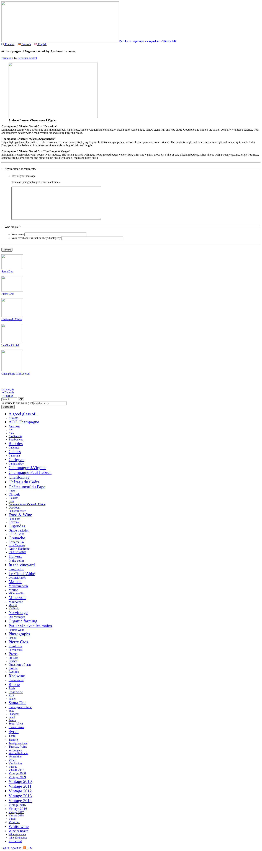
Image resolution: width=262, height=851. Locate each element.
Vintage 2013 (20, 795)
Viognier (14, 822)
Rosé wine (16, 692)
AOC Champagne (24, 422)
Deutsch (26, 44)
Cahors (15, 451)
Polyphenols (15, 649)
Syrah (14, 731)
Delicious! (14, 507)
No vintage (18, 612)
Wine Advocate (17, 834)
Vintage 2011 (20, 786)
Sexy (11, 710)
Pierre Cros (7, 293)
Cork (11, 501)
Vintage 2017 (16, 812)
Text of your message (23, 175)
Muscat (13, 605)
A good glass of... (23, 414)
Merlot (13, 590)
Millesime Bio (16, 593)
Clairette (13, 497)
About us (16, 847)
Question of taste (20, 664)
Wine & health (18, 831)
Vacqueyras (15, 750)
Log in (5, 847)
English (42, 44)
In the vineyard (22, 565)
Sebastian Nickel (27, 58)
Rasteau (13, 668)
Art (10, 429)
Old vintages (17, 616)
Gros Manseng (17, 545)
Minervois (17, 597)
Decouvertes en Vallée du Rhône (27, 504)
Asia (11, 433)
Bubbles (16, 443)
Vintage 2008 (17, 773)
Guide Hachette (19, 549)
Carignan (16, 459)
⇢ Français (7, 389)
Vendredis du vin (18, 753)
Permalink (7, 58)
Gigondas (17, 526)
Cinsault (14, 494)
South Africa (16, 723)
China (12, 490)
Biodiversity (15, 436)
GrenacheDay (16, 541)
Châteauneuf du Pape (27, 486)
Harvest (15, 556)
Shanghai (14, 713)
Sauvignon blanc (20, 707)
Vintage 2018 (16, 815)
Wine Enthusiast (18, 837)
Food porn (14, 518)
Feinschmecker (17, 510)
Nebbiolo (14, 608)
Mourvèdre (16, 602)
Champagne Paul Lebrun (15, 373)
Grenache (17, 538)
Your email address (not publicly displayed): (36, 237)
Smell (12, 717)
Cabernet (14, 447)
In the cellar (16, 560)
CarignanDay (16, 463)
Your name (17, 234)
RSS (29, 847)
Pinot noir (15, 646)
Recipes (14, 671)
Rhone (14, 684)
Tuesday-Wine (18, 746)
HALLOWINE (17, 552)
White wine (19, 826)
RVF (11, 695)
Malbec (15, 581)
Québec (13, 660)
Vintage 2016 (18, 809)
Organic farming (23, 621)
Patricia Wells (16, 629)
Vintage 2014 (20, 800)
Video (12, 760)
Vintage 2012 (20, 791)
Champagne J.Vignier (27, 467)
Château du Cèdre (11, 319)
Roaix (12, 688)
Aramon (14, 426)
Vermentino (15, 756)
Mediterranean (18, 586)
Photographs (19, 633)
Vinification (15, 763)
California (14, 455)
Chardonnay (19, 477)
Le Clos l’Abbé (10, 345)
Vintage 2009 (17, 777)
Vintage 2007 (16, 769)
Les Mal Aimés (17, 577)
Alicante (13, 417)
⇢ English (7, 395)
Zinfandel (15, 841)
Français (9, 44)
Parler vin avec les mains (30, 625)
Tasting (13, 739)
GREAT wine (16, 533)
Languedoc (16, 569)
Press (13, 653)
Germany (14, 522)
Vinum (12, 818)
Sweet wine (16, 727)
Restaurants (16, 680)
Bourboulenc (16, 439)
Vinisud (13, 766)
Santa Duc (7, 271)
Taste (12, 736)
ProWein (13, 657)
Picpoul (13, 637)
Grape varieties (19, 530)
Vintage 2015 (17, 805)
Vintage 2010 (20, 781)
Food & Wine (20, 514)
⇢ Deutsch (7, 392)
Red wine (17, 676)
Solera (12, 720)
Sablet (12, 698)
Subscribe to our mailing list (17, 402)
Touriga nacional (18, 743)
